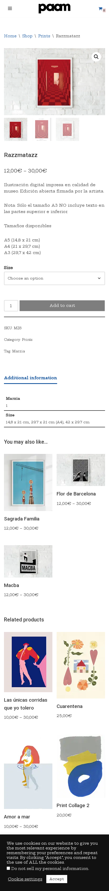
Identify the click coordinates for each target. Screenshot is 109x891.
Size (8, 267)
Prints (44, 36)
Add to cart (62, 305)
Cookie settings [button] (25, 879)
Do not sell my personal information (49, 868)
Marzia (18, 351)
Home (10, 36)
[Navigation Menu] (10, 8)
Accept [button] (56, 879)
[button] (96, 57)
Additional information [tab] (30, 377)
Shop (27, 36)
